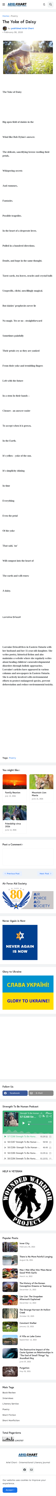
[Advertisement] (28, 725)
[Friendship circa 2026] (15, 812)
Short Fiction (9, 1415)
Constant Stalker (28, 1323)
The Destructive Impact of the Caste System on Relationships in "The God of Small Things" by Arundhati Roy (36, 1354)
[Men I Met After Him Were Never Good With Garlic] (10, 1273)
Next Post (44, 873)
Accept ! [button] (10, 1490)
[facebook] (24, 1470)
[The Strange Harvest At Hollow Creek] (10, 1313)
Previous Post (13, 873)
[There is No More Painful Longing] (10, 1260)
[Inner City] (10, 1247)
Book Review (9, 1392)
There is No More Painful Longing (36, 1256)
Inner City (24, 1243)
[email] (31, 1470)
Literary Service (10, 1403)
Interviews (7, 1398)
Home (5, 16)
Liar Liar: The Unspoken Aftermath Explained (31, 1298)
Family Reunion (12, 792)
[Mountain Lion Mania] (41, 781)
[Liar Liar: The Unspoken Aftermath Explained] (10, 1300)
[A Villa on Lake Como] (10, 1340)
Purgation (24, 1367)
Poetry (14, 16)
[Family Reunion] (15, 781)
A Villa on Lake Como (30, 1336)
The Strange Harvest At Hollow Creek (35, 1311)
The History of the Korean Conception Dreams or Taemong (35, 1284)
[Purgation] (10, 1371)
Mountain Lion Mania (39, 794)
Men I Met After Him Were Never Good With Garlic (36, 1271)
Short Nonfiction (11, 1420)
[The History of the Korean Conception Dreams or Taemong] (10, 1287)
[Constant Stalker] (10, 1327)
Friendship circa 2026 (13, 825)
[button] (3, 4)
